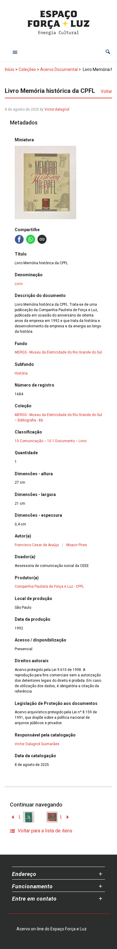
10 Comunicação (29, 441)
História (21, 373)
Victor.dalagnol (56, 109)
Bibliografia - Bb (30, 420)
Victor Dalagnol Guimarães (37, 744)
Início (9, 69)
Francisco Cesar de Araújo (37, 545)
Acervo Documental (59, 69)
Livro (18, 284)
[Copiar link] (42, 239)
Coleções (27, 69)
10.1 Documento (61, 441)
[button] (108, 52)
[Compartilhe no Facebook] (19, 239)
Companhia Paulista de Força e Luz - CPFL (49, 586)
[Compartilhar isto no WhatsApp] (30, 239)
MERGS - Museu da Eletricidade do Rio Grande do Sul (58, 352)
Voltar (106, 91)
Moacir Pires (76, 545)
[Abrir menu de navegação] (15, 52)
